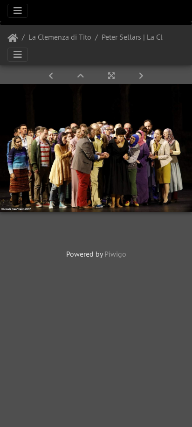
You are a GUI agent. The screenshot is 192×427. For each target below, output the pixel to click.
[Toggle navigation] (17, 11)
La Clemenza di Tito (59, 37)
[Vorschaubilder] (81, 75)
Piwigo (115, 254)
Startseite (12, 38)
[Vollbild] (112, 75)
